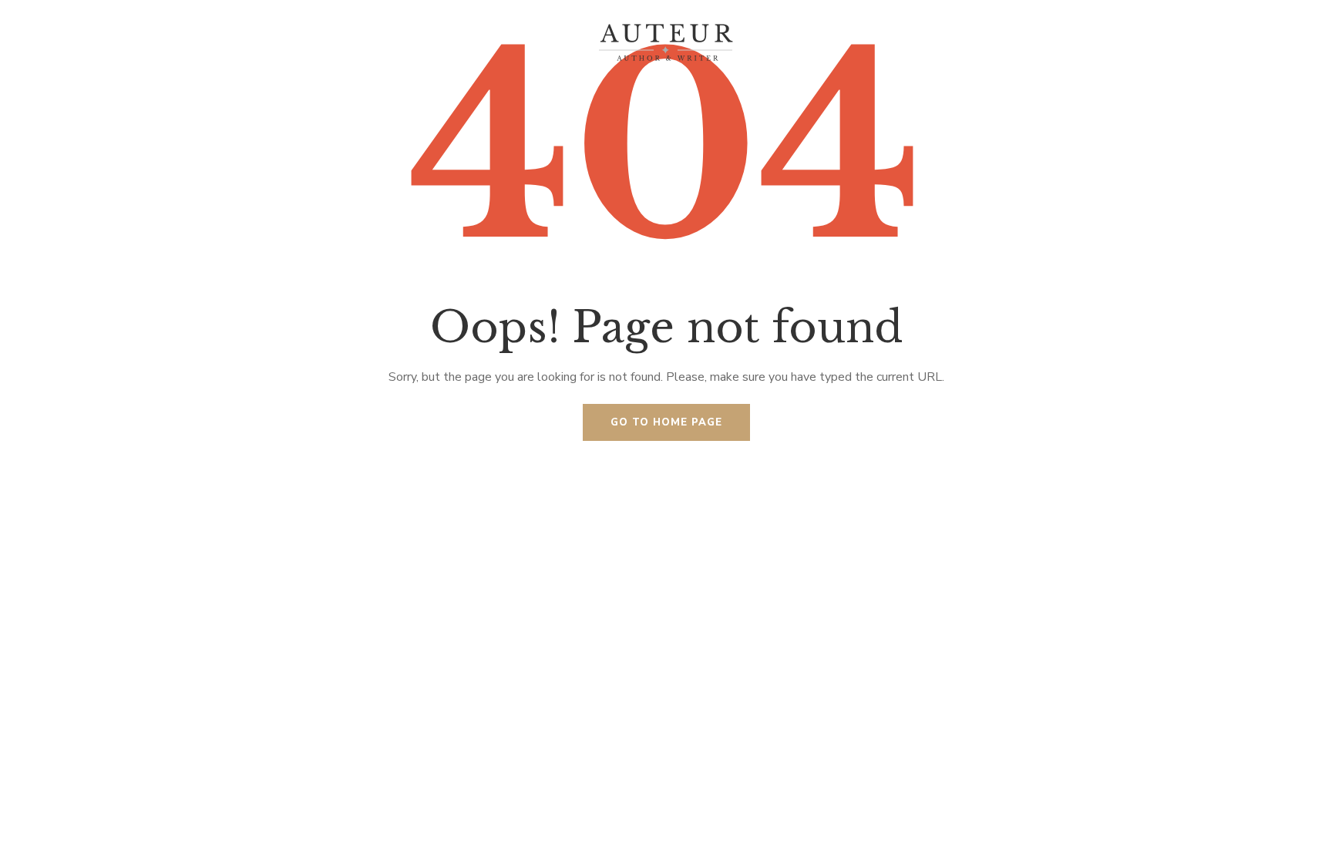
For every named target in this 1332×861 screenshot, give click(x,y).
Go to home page (666, 422)
